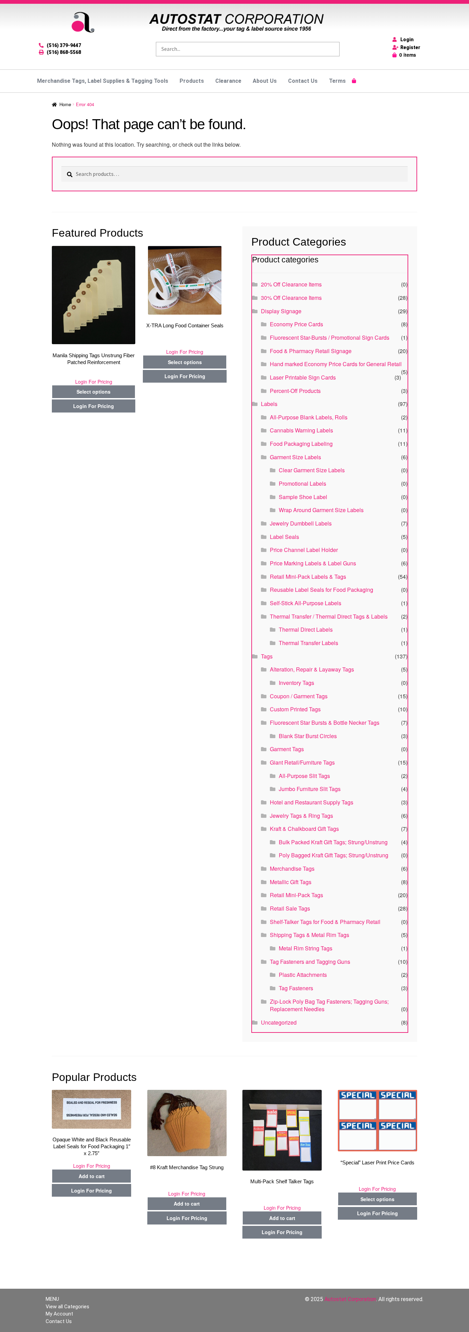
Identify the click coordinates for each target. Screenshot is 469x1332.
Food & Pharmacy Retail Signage (311, 351)
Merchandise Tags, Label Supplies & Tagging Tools (102, 81)
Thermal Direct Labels (306, 629)
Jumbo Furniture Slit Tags (310, 789)
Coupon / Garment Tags (299, 696)
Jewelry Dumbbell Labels (301, 523)
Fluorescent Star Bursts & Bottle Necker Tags (324, 722)
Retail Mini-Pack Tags (296, 895)
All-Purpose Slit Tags (304, 776)
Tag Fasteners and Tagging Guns (310, 962)
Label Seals (284, 537)
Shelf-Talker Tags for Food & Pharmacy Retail (325, 922)
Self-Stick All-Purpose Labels (305, 603)
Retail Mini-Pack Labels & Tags (308, 576)
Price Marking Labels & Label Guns (313, 563)
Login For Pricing (93, 381)
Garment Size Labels (295, 457)
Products (192, 81)
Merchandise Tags (292, 868)
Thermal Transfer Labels (308, 643)
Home (65, 104)
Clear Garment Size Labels (312, 470)
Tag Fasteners (296, 988)
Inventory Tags (296, 683)
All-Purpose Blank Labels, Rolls (308, 417)
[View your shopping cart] (354, 80)
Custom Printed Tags (295, 709)
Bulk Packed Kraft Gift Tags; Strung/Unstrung (333, 842)
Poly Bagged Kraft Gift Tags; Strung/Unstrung (333, 855)
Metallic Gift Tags (290, 882)
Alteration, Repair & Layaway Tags (312, 669)
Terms (337, 81)
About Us (265, 81)
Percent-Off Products (295, 391)
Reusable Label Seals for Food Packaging (321, 590)
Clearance (228, 81)
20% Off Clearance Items (291, 284)
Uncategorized (279, 1022)
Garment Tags (287, 749)
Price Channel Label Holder (304, 550)
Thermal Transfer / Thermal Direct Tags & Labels (329, 616)
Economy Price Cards (296, 324)
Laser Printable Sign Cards (303, 377)
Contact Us (303, 81)
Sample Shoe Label (303, 497)
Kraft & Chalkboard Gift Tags (304, 829)
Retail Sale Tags (290, 908)
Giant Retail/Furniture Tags (302, 762)
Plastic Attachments (303, 975)
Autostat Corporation (350, 1299)
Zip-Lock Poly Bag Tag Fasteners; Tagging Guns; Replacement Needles (329, 1005)
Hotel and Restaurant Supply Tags (311, 802)
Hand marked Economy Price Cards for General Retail (336, 364)
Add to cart (92, 1176)
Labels (269, 404)
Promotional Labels (302, 483)
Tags (267, 656)
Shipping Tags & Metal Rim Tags (309, 935)
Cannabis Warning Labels (301, 430)
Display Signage (281, 311)
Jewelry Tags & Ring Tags (301, 816)
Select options (94, 391)
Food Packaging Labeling (301, 444)
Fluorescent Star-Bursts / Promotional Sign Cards (329, 337)
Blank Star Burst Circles (308, 736)
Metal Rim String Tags (305, 948)
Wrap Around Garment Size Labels (321, 510)
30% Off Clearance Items (291, 298)
